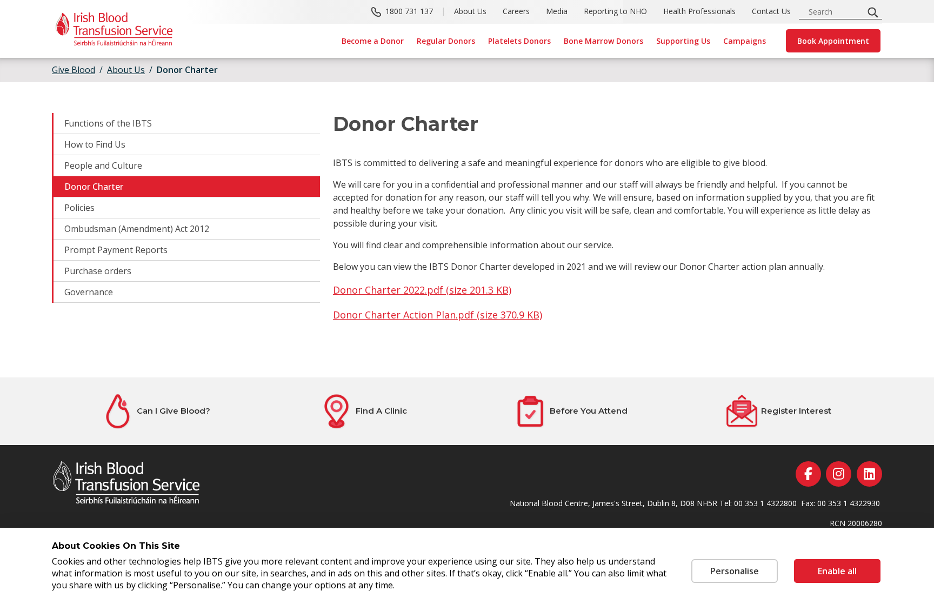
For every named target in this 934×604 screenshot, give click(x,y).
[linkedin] (869, 474)
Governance (88, 292)
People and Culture (103, 165)
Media (557, 11)
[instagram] (838, 474)
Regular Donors (446, 41)
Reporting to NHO (615, 11)
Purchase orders (97, 271)
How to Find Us (94, 144)
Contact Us (771, 11)
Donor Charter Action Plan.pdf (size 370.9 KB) (437, 314)
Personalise (734, 571)
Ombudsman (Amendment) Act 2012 (136, 229)
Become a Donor (373, 41)
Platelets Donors (519, 41)
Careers (516, 11)
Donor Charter (93, 187)
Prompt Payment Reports (116, 250)
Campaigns (744, 41)
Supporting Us (683, 41)
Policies (79, 208)
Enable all (837, 571)
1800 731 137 (409, 11)
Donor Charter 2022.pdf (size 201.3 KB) (422, 289)
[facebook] (808, 474)
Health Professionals (699, 11)
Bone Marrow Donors (603, 41)
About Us (470, 11)
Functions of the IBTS (108, 123)
